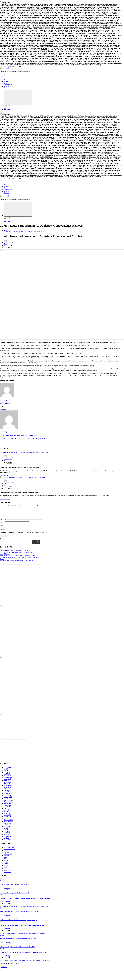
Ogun (5, 460)
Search (2, 539)
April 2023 (7, 833)
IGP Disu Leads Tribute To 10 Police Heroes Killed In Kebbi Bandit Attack (23, 925)
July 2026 (6, 769)
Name (2, 522)
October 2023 (8, 823)
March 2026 (7, 775)
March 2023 (7, 834)
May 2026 (7, 772)
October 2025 (8, 784)
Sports (5, 867)
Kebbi (5, 483)
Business (6, 86)
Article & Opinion (9, 847)
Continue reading (5, 475)
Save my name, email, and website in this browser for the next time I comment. (24, 532)
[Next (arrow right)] (2, 970)
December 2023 (8, 820)
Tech (5, 868)
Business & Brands (9, 849)
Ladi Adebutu (8, 459)
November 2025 (8, 782)
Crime (5, 850)
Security (6, 865)
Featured (6, 855)
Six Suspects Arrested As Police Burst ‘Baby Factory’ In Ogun (18, 555)
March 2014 (7, 839)
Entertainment (8, 84)
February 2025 (8, 797)
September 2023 (8, 825)
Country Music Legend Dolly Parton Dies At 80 (14, 550)
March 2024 (7, 815)
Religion (6, 863)
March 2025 (7, 795)
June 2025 (7, 790)
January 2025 (7, 798)
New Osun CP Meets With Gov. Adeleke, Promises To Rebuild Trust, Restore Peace (25, 952)
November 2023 (8, 821)
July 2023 (6, 828)
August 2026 (7, 767)
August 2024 (7, 806)
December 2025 (8, 780)
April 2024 (7, 813)
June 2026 (7, 770)
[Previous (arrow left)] (0, 970)
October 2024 (8, 803)
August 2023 (7, 826)
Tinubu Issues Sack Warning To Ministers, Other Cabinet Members (23, 231)
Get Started (7, 109)
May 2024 (7, 811)
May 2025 (7, 792)
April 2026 (7, 774)
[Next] (4, 879)
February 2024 (8, 816)
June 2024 (7, 810)
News (5, 83)
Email (2, 525)
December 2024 (8, 800)
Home (5, 80)
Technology (7, 88)
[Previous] (1, 879)
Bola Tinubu (3, 409)
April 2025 (7, 793)
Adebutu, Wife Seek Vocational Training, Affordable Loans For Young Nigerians (25, 898)
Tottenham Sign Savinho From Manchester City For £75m (16, 560)
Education (6, 852)
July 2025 (6, 788)
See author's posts (5, 403)
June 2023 (7, 829)
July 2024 (6, 808)
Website (2, 529)
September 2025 (8, 785)
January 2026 (7, 779)
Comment (3, 519)
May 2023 (7, 831)
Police (5, 485)
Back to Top (4, 967)
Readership (10, 242)
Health (5, 857)
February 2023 (8, 836)
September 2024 (8, 805)
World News (7, 872)
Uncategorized (8, 870)
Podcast (6, 860)
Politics (6, 81)
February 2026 (8, 777)
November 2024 (8, 802)
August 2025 (7, 787)
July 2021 (6, 838)
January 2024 (7, 818)
